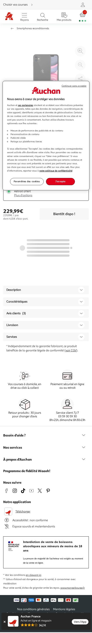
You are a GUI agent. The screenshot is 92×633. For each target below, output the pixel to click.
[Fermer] (4, 622)
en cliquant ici (33, 575)
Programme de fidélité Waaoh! (26, 471)
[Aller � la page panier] (82, 16)
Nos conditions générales (33, 609)
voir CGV (70, 350)
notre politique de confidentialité (55, 170)
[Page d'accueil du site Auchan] (9, 16)
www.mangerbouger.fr (72, 587)
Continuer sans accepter (74, 85)
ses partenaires (25, 105)
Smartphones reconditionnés (33, 28)
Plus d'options (23, 195)
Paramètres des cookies (27, 181)
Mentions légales (64, 609)
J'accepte (60, 181)
